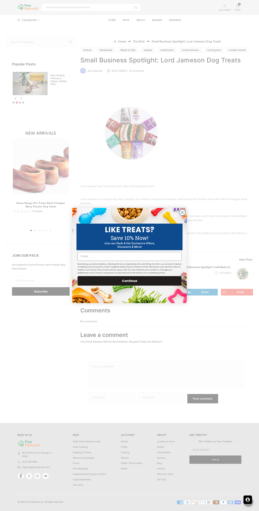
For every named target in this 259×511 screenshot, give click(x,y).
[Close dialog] (182, 212)
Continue (129, 281)
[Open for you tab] (247, 499)
